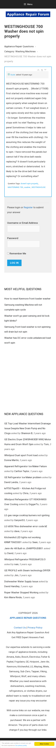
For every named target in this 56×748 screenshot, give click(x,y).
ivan (16, 564)
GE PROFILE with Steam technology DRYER (27, 570)
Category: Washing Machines (20, 51)
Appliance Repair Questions (19, 46)
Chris (25, 493)
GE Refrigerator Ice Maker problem (23, 477)
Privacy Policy (35, 627)
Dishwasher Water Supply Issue (21, 581)
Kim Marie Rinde (13, 597)
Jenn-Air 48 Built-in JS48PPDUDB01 (23, 548)
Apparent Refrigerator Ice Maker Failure (25, 466)
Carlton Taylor (21, 471)
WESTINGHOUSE (39, 187)
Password (12, 238)
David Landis (11, 482)
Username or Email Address (22, 222)
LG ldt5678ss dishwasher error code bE (25, 526)
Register (28, 207)
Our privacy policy (21, 745)
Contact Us (20, 627)
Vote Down (45, 70)
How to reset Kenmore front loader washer (27, 298)
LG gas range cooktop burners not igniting (27, 515)
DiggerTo (34, 504)
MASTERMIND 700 (15, 187)
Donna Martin (11, 460)
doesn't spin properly (29, 183)
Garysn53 (19, 520)
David (10, 553)
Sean (35, 542)
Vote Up (38, 69)
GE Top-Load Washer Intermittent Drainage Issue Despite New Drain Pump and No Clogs (27, 428)
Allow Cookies (44, 744)
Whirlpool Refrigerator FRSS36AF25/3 (25, 559)
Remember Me (17, 253)
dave (16, 531)
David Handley (12, 586)
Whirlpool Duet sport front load (21, 455)
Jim (16, 575)
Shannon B (26, 433)
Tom (46, 444)
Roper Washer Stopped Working (21, 592)
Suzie (12, 75)
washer (27, 187)
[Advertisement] (28, 378)
